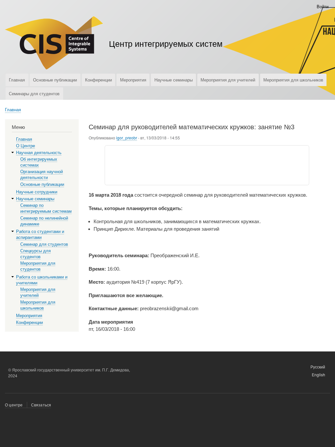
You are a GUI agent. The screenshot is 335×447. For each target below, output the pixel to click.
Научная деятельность (39, 152)
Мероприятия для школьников (293, 80)
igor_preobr (126, 137)
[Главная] (54, 43)
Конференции (98, 80)
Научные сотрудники (36, 191)
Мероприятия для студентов (37, 266)
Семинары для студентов (34, 93)
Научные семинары (173, 80)
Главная (17, 80)
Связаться (41, 404)
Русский (317, 366)
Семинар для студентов (44, 244)
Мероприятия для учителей (228, 80)
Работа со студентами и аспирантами (40, 234)
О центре (14, 404)
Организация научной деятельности (41, 174)
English (318, 374)
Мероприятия (133, 80)
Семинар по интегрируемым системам (46, 208)
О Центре (25, 145)
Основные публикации (55, 80)
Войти (322, 6)
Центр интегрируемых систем (165, 43)
